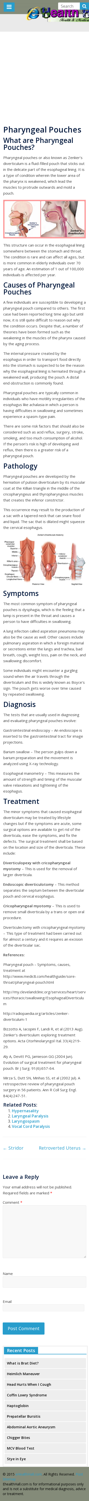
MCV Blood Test (20, 1448)
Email (7, 1301)
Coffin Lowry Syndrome (27, 1395)
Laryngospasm (26, 1121)
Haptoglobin (18, 1405)
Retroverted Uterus (62, 1148)
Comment (12, 1202)
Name (8, 1273)
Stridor (13, 1148)
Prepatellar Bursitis (23, 1416)
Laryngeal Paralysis (30, 1116)
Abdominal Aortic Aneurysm (31, 1427)
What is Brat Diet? (23, 1363)
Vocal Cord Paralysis (31, 1126)
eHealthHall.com (29, 1474)
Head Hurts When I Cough (29, 1384)
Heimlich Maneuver (23, 1373)
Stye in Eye (16, 1458)
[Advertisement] (44, 76)
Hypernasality (25, 1111)
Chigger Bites (18, 1437)
